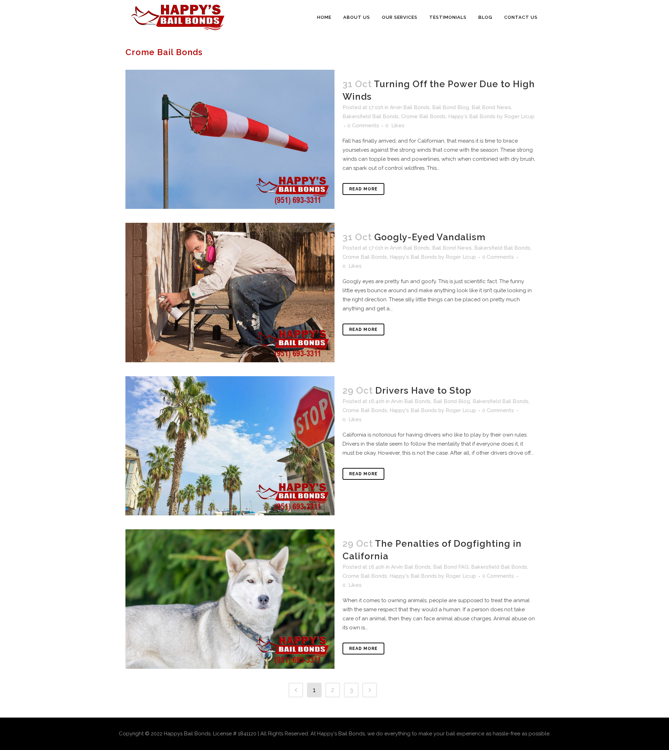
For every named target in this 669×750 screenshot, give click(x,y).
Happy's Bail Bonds (471, 116)
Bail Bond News (491, 107)
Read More (363, 189)
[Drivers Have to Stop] (229, 445)
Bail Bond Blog (450, 107)
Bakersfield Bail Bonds (371, 116)
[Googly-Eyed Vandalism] (229, 292)
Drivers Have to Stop (423, 390)
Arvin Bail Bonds (410, 107)
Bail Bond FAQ (451, 567)
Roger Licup (519, 116)
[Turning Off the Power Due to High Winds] (229, 139)
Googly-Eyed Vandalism (430, 237)
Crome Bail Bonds (423, 116)
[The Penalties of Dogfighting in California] (229, 598)
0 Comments (363, 125)
